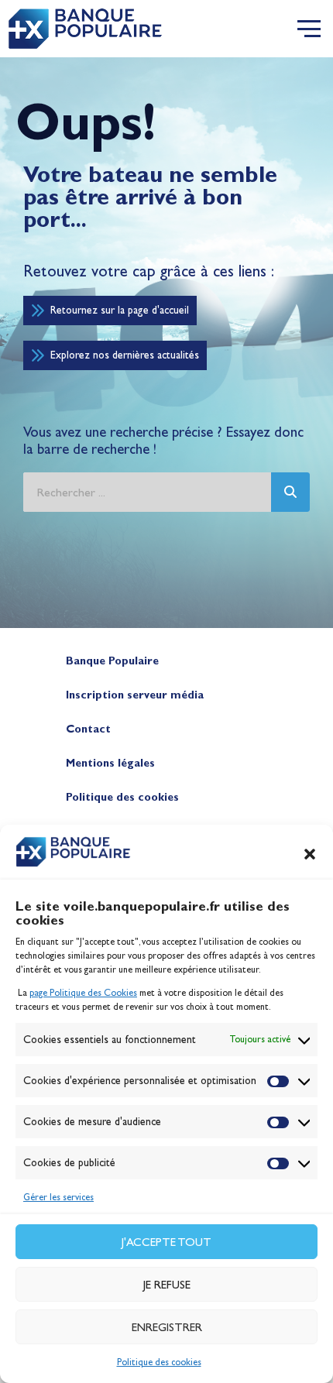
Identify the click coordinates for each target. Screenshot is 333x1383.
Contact (88, 729)
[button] (310, 854)
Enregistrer (167, 1327)
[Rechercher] (290, 492)
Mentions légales (110, 763)
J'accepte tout (166, 1242)
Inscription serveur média (135, 695)
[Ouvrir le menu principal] (309, 28)
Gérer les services (58, 1197)
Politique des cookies (159, 1362)
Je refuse (167, 1285)
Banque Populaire (112, 660)
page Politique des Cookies (83, 992)
